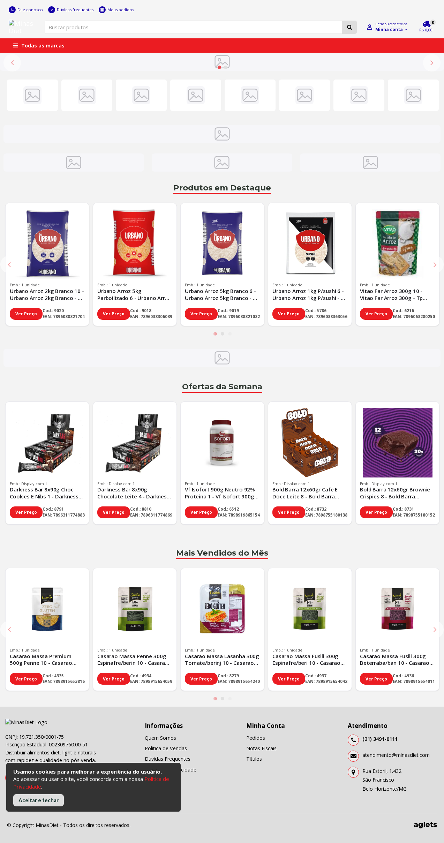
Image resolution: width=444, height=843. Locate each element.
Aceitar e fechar (38, 800)
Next (432, 62)
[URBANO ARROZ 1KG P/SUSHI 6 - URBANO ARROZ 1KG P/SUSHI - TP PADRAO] (309, 244)
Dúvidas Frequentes (167, 758)
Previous (12, 62)
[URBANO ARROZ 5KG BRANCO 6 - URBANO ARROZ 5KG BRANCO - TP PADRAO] (222, 244)
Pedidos (255, 738)
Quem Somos (160, 738)
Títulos (254, 758)
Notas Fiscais (261, 748)
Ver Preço (26, 314)
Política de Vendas (166, 748)
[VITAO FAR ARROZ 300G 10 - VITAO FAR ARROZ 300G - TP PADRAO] (397, 244)
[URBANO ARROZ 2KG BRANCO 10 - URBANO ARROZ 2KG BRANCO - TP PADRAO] (47, 244)
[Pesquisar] (349, 27)
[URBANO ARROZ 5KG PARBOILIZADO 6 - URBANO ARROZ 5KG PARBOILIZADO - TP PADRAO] (134, 244)
